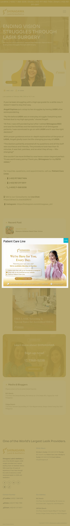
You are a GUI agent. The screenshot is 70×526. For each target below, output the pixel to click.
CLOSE (66, 240)
